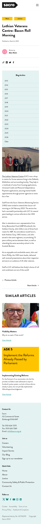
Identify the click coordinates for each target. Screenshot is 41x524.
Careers (5, 443)
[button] (37, 5)
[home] (10, 5)
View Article (6, 340)
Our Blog (6, 454)
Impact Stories (8, 450)
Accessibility (13, 506)
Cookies (4, 506)
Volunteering (7, 446)
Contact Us (7, 486)
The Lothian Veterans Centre (13, 176)
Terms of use (23, 506)
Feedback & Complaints (21, 510)
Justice (5, 478)
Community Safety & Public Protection (18, 482)
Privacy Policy (6, 510)
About (4, 474)
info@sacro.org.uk (14, 431)
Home (4, 470)
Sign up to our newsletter (12, 458)
